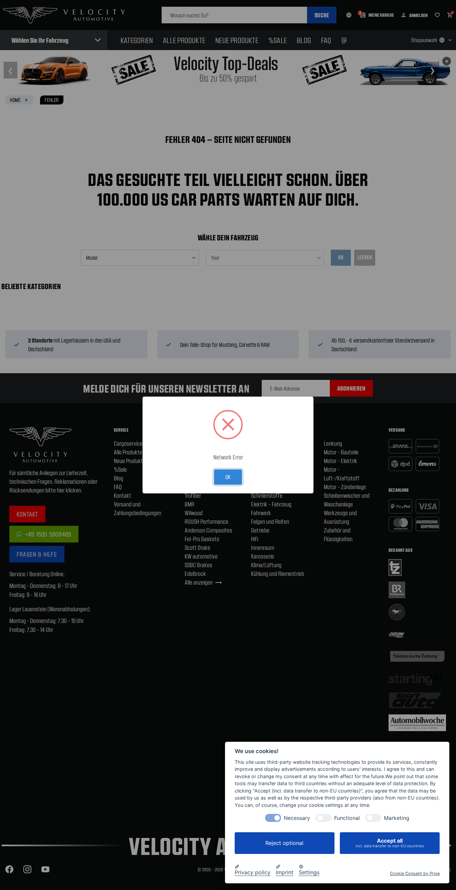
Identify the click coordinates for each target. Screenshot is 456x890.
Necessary (297, 818)
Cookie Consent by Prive (415, 873)
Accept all (390, 842)
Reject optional (284, 843)
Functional (347, 818)
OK (228, 476)
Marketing (396, 818)
